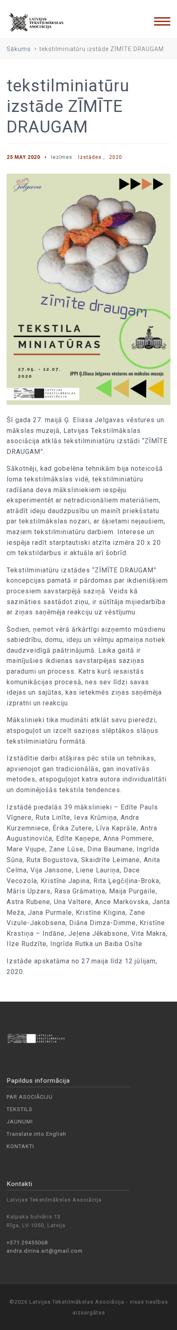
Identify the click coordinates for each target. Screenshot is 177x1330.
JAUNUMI (20, 1121)
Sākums (19, 49)
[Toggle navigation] (162, 21)
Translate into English (36, 1134)
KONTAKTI (20, 1146)
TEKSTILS (20, 1109)
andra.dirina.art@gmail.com (45, 1251)
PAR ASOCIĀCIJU (30, 1097)
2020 (115, 157)
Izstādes (90, 157)
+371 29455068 (27, 1242)
